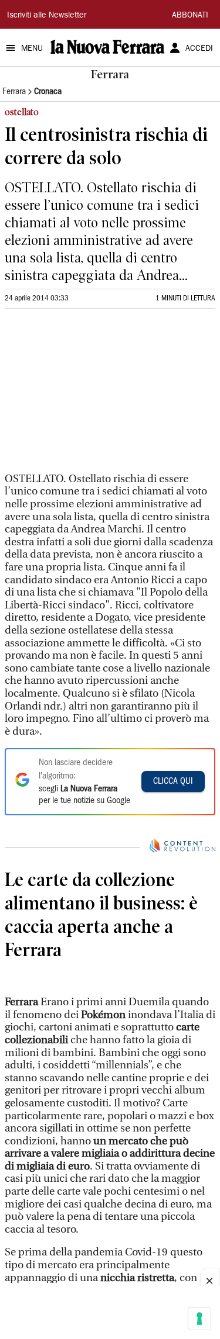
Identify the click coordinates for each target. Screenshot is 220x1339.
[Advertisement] (93, 396)
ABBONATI (190, 16)
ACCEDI (199, 49)
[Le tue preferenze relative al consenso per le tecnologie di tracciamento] (199, 1318)
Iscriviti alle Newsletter (46, 16)
